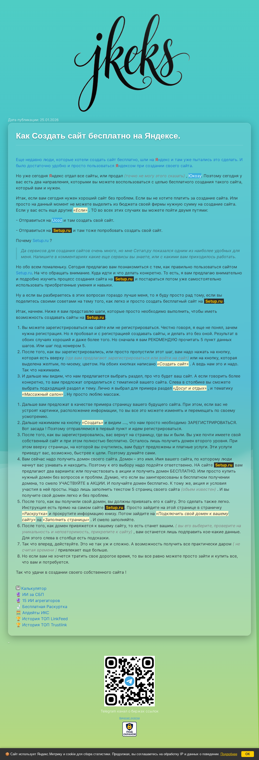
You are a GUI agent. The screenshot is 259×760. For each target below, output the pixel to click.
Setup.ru (41, 240)
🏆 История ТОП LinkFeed (42, 618)
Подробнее (229, 754)
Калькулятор (33, 588)
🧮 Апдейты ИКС (32, 612)
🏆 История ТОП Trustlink (41, 624)
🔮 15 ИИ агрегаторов (38, 600)
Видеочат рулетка (129, 718)
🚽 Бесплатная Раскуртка (41, 606)
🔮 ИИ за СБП (30, 594)
